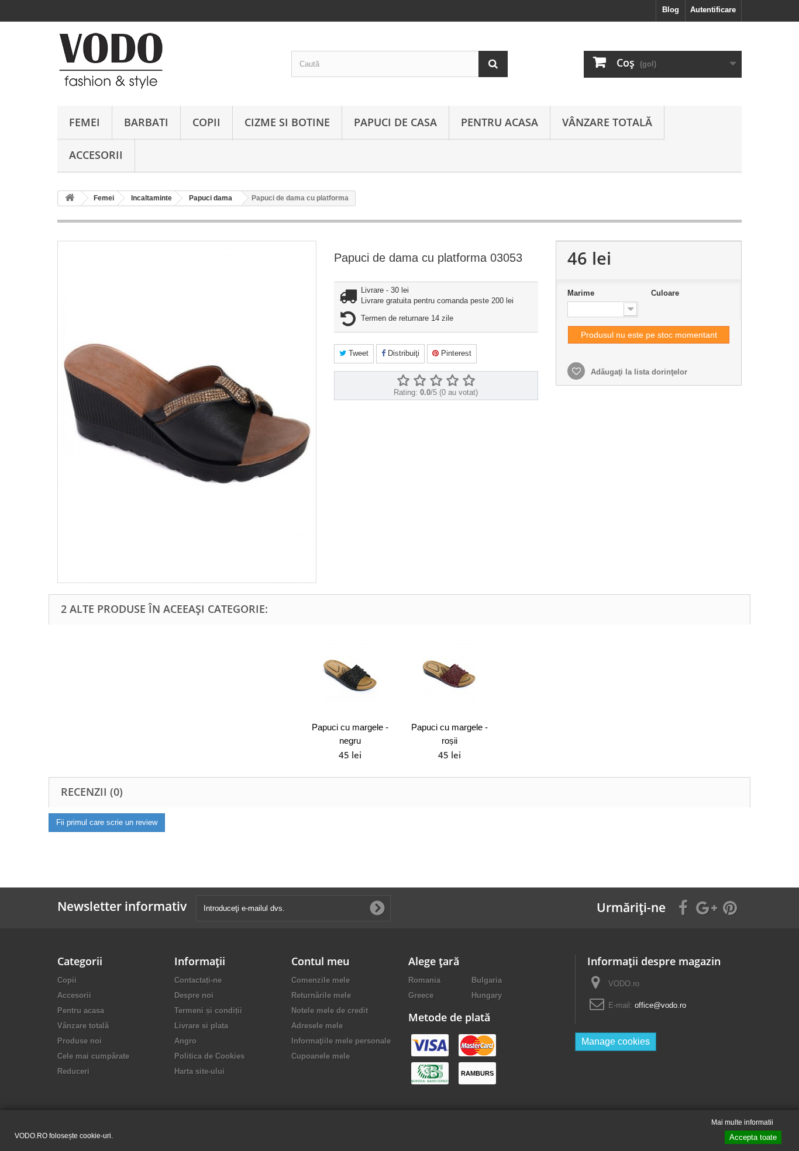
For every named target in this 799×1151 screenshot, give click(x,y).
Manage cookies (615, 1041)
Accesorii (96, 155)
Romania (424, 980)
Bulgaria (486, 980)
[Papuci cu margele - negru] (350, 674)
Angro (185, 1040)
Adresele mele (317, 1025)
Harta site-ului (199, 1071)
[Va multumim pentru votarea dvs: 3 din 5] (435, 381)
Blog (670, 9)
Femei (84, 122)
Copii (206, 122)
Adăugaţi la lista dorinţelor (637, 372)
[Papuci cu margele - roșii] (449, 674)
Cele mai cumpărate (93, 1056)
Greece (420, 995)
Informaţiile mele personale (341, 1040)
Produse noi (79, 1040)
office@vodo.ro (660, 1005)
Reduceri (73, 1071)
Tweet (357, 353)
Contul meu (320, 961)
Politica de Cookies (209, 1056)
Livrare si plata (201, 1025)
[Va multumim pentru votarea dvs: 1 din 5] (403, 381)
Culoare (666, 293)
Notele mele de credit (329, 1010)
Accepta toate (753, 1137)
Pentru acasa (499, 122)
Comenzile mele (320, 980)
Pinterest (455, 353)
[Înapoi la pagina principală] (69, 198)
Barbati (146, 122)
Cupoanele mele (320, 1056)
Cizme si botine (287, 122)
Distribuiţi (402, 353)
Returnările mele (321, 995)
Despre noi (193, 995)
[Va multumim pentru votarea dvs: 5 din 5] (468, 381)
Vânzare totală (607, 122)
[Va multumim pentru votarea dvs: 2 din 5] (419, 381)
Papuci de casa (395, 122)
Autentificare (713, 9)
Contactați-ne (198, 980)
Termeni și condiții (208, 1010)
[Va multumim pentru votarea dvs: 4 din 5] (452, 381)
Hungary (486, 995)
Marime (582, 293)
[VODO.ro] (165, 60)
